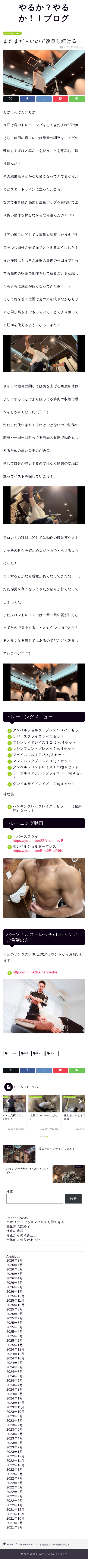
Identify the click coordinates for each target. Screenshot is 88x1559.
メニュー (11, 1053)
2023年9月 (14, 1416)
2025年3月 (14, 1336)
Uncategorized (12, 33)
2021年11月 (15, 1514)
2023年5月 (14, 1434)
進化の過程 (14, 1231)
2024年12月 (15, 1349)
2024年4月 (14, 1385)
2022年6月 (14, 1483)
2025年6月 (14, 1322)
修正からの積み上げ (21, 1235)
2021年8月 (14, 1527)
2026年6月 (14, 1269)
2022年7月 (14, 1478)
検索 (9, 1191)
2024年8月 (14, 1367)
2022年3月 (14, 1496)
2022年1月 (14, 1505)
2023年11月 (15, 1407)
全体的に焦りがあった (23, 1239)
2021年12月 (15, 1509)
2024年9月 (14, 1363)
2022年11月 (15, 1460)
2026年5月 (14, 1274)
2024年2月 (14, 1394)
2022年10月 (15, 1465)
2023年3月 (14, 1443)
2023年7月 (14, 1425)
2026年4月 (14, 1278)
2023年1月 (14, 1451)
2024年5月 (14, 1380)
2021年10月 (15, 1518)
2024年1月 (14, 1398)
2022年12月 (15, 1456)
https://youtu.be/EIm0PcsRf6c (38, 850)
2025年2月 (14, 1340)
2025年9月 (14, 1309)
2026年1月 (14, 1291)
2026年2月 (14, 1287)
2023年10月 (15, 1411)
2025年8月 (14, 1314)
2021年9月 (14, 1523)
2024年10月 (15, 1358)
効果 (25, 1053)
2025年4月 (14, 1331)
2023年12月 (15, 1403)
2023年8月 (14, 1420)
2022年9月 (14, 1469)
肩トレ (53, 1053)
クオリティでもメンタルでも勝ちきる (35, 1222)
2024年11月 (15, 1354)
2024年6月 (14, 1376)
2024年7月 (14, 1371)
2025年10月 (15, 1305)
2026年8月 (14, 1260)
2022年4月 (14, 1492)
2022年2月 (14, 1500)
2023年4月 (14, 1438)
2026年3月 (14, 1282)
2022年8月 (14, 1474)
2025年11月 (15, 1300)
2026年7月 (14, 1265)
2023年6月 (14, 1429)
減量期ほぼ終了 (18, 1226)
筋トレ (39, 1053)
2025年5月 (14, 1327)
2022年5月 (14, 1487)
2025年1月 (14, 1345)
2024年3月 (14, 1389)
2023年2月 (14, 1447)
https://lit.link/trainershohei (36, 972)
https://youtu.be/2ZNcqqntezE (38, 841)
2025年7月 (14, 1318)
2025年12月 (15, 1296)
